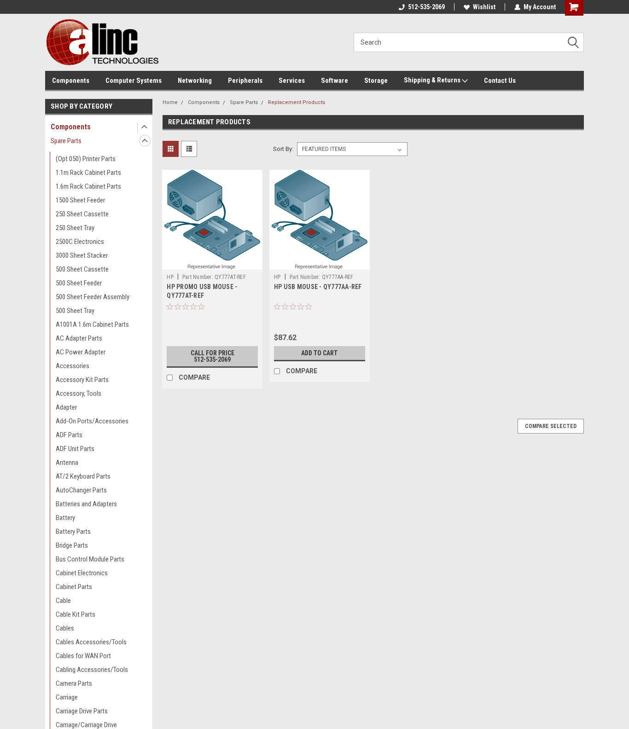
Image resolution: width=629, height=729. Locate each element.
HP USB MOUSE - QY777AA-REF (318, 286)
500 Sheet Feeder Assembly (92, 297)
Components (70, 80)
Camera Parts (74, 683)
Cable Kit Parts (75, 614)
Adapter (66, 407)
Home (170, 102)
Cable (63, 600)
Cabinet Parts (74, 587)
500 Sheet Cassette (82, 269)
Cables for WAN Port (83, 656)
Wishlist (484, 7)
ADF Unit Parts (75, 449)
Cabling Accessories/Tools (92, 669)
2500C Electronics (80, 241)
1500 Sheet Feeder (80, 200)
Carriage (67, 697)
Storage (376, 80)
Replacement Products (296, 102)
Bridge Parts (72, 545)
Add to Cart (319, 353)
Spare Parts (66, 141)
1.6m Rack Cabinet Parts (88, 186)
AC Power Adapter (80, 352)
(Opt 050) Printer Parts (86, 159)
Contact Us (500, 80)
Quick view (212, 262)
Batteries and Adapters (86, 504)
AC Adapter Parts (79, 338)
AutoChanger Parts (81, 490)
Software (334, 80)
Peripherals (245, 80)
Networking (195, 80)
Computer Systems (133, 80)
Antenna (67, 462)
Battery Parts (73, 531)
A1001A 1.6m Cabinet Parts (92, 324)
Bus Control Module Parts (90, 559)
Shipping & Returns (433, 80)
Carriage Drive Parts (82, 711)
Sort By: (283, 148)
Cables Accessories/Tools (91, 642)
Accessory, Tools (78, 393)
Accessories (72, 366)
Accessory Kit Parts (82, 380)
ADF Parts (69, 435)
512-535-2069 (426, 7)
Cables (65, 628)
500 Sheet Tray (75, 311)
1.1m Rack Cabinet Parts (88, 172)
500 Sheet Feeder (79, 283)
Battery (65, 518)
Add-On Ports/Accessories (92, 421)
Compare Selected (551, 426)
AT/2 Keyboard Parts (83, 476)
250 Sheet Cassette (82, 214)
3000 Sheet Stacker (82, 255)
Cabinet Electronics (82, 573)
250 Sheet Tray (75, 228)
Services (292, 80)
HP (170, 277)
